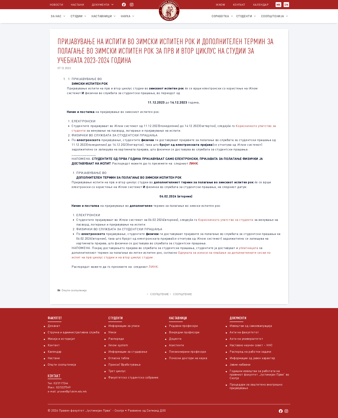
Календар (261, 4)
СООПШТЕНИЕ (159, 294)
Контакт (239, 4)
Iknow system (118, 345)
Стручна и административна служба (73, 332)
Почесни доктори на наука (188, 358)
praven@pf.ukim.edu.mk (72, 391)
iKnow (220, 4)
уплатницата (248, 248)
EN (286, 4)
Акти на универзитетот (246, 338)
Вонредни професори (184, 332)
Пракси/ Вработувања (124, 364)
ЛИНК (193, 163)
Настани (77, 4)
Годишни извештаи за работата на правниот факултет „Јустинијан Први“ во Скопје (259, 374)
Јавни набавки (240, 364)
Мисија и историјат (61, 338)
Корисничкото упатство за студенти (225, 220)
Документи (100, 4)
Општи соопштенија (74, 290)
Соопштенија (272, 16)
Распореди (116, 338)
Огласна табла (118, 358)
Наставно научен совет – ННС (251, 345)
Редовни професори (183, 325)
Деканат (54, 325)
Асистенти (176, 345)
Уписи (112, 332)
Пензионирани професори (187, 351)
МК (278, 4)
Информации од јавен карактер (252, 358)
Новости (56, 4)
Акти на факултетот (244, 332)
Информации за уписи (123, 325)
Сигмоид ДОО (156, 410)
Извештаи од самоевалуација (251, 325)
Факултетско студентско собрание (133, 377)
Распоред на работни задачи (250, 351)
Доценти (175, 338)
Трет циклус (117, 371)
